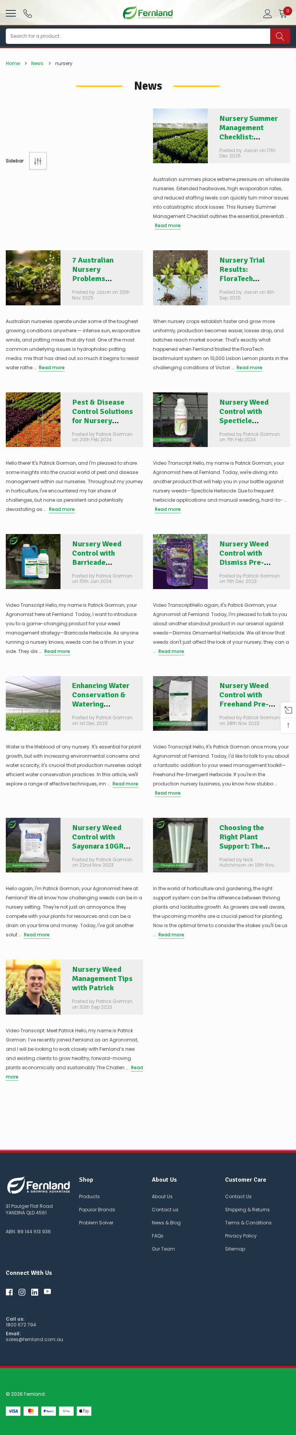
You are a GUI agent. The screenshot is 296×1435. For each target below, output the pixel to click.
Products (89, 1196)
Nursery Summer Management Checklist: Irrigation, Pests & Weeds (248, 137)
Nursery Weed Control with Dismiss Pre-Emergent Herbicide (244, 562)
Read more (168, 225)
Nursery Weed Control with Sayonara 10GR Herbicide (98, 841)
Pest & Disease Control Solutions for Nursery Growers (102, 416)
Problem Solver (96, 1222)
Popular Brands (97, 1209)
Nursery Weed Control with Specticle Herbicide (244, 416)
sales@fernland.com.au (34, 1339)
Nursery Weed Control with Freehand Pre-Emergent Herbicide (244, 704)
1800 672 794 (21, 1325)
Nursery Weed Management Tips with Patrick (102, 978)
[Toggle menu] (10, 12)
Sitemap (235, 1249)
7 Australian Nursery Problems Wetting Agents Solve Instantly (99, 278)
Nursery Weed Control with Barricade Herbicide (96, 557)
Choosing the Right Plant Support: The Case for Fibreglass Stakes (241, 851)
